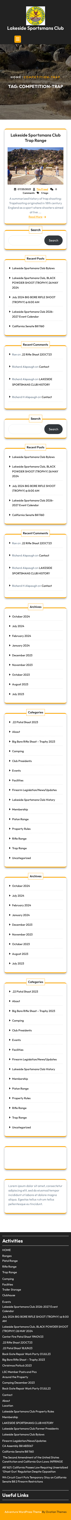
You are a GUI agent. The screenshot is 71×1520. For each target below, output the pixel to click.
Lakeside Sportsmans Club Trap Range (36, 137)
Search (36, 230)
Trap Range (19, 848)
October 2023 (21, 674)
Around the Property (15, 1377)
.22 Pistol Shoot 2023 (25, 722)
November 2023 (22, 665)
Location (7, 1405)
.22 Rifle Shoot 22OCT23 (36, 354)
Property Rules (21, 829)
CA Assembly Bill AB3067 (17, 1446)
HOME (6, 1250)
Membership (20, 809)
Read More (35, 217)
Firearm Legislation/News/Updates (34, 790)
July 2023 (18, 694)
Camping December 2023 (18, 1382)
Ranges (7, 1256)
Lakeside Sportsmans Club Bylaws (33, 268)
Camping (18, 751)
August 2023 (20, 684)
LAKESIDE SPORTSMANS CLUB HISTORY (28, 1423)
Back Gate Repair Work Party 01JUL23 (26, 1354)
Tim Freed (42, 189)
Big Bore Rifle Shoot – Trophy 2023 (33, 741)
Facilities (17, 780)
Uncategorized (21, 858)
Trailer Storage (11, 1289)
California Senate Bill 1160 (28, 326)
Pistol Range (10, 1260)
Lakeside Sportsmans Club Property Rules (28, 1411)
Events (16, 770)
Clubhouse (8, 1295)
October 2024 (21, 616)
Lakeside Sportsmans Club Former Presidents (30, 1428)
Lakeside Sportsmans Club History (33, 800)
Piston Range (20, 819)
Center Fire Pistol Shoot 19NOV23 (22, 1336)
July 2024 (18, 626)
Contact (44, 366)
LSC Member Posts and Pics (19, 1372)
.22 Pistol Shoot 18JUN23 (17, 1348)
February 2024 (21, 636)
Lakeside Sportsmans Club (35, 28)
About (16, 732)
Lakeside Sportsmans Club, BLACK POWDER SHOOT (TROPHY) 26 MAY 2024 (35, 282)
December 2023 (22, 655)
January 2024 (21, 645)
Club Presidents (22, 761)
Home (16, 77)
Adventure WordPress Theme (35, 1512)
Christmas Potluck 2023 (17, 1365)
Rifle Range (19, 838)
